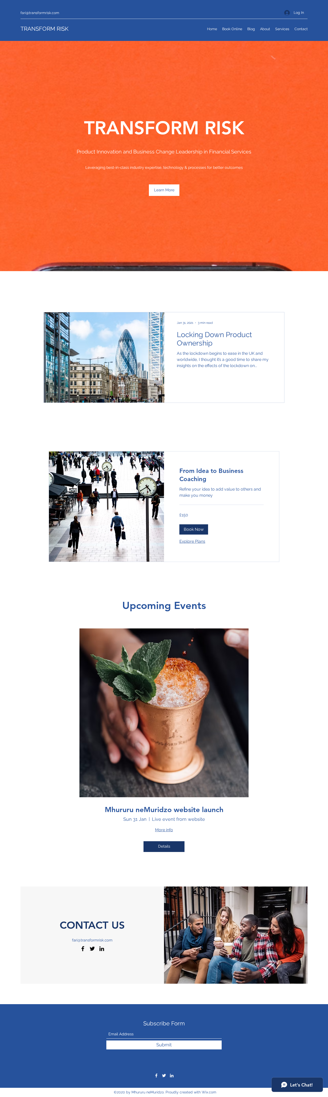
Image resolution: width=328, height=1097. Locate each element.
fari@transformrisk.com (39, 13)
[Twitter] (92, 948)
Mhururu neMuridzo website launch (164, 809)
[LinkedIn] (101, 948)
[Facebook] (82, 948)
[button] (164, 190)
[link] (221, 475)
